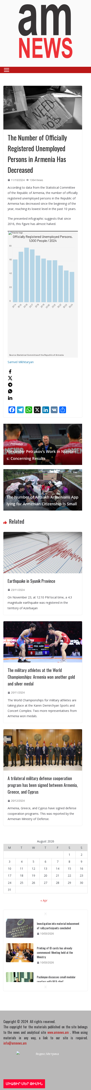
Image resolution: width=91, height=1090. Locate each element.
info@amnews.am (15, 1043)
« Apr (43, 900)
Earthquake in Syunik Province (31, 581)
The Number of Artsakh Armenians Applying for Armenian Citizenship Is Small (42, 497)
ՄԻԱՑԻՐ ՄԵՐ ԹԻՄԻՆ (24, 1083)
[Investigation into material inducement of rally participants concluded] (19, 928)
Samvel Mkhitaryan (21, 362)
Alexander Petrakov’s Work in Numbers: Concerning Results (41, 451)
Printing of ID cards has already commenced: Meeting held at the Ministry (55, 952)
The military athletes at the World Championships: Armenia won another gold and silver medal (41, 677)
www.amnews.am (58, 1032)
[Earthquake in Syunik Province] (42, 535)
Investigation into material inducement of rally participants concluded (58, 925)
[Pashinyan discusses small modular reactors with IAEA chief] (19, 981)
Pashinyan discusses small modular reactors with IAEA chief (56, 979)
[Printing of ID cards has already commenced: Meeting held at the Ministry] (19, 952)
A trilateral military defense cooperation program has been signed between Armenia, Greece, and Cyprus (43, 785)
